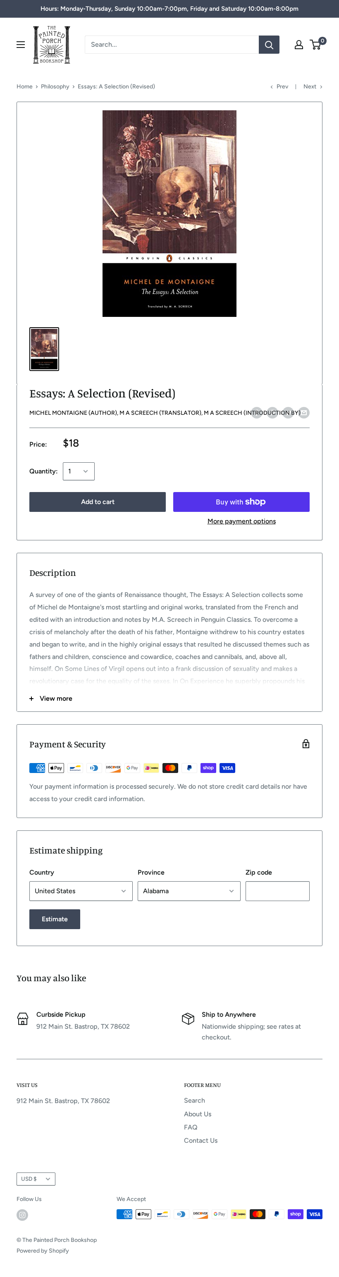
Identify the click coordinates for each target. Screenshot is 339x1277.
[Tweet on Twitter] (288, 412)
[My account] (299, 44)
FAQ (191, 1127)
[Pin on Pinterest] (272, 412)
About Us (197, 1114)
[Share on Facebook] (257, 412)
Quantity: (43, 471)
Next (309, 86)
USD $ (29, 1178)
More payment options (242, 521)
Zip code (259, 872)
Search (194, 1100)
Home (25, 86)
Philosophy (55, 86)
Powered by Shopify (43, 1250)
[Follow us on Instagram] (22, 1215)
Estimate (55, 919)
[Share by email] (304, 412)
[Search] (269, 45)
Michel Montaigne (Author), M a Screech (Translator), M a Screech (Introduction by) (165, 412)
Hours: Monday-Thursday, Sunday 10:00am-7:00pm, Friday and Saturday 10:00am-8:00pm (169, 8)
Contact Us (200, 1140)
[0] (315, 45)
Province (151, 872)
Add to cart (98, 502)
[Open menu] (21, 44)
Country (41, 872)
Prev (282, 86)
